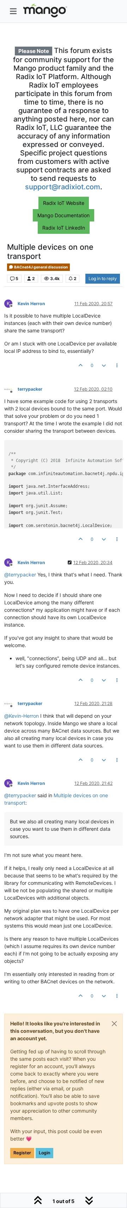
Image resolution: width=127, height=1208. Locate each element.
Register (22, 1152)
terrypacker (30, 389)
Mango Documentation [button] (63, 215)
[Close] (114, 1023)
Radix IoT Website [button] (63, 203)
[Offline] (11, 389)
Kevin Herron (31, 303)
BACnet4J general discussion (40, 267)
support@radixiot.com (62, 187)
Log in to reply (103, 278)
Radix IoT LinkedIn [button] (63, 228)
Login (44, 1152)
